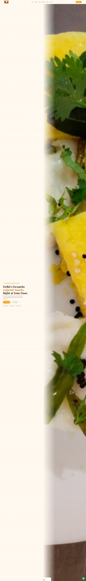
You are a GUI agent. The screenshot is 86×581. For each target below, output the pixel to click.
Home (32, 2)
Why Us (47, 2)
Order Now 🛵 (79, 2)
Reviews (43, 2)
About (40, 2)
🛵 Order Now (6, 302)
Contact (51, 2)
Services (36, 2)
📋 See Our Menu (15, 302)
